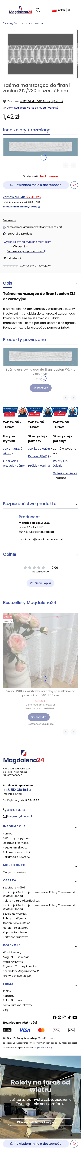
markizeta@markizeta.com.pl (41, 539)
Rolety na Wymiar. (15, 918)
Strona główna (11, 23)
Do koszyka (40, 388)
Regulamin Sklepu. (15, 847)
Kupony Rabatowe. (15, 932)
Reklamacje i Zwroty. (16, 857)
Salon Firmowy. (12, 1000)
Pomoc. (8, 833)
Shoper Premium (41, 1047)
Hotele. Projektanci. (15, 928)
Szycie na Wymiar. (15, 914)
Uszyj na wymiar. (34, 23)
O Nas (7, 991)
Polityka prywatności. (16, 852)
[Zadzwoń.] (15, 412)
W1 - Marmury (12, 952)
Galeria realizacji (65, 473)
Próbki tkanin (37, 465)
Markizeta (9, 220)
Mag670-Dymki (13, 962)
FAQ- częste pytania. (17, 838)
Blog (5, 1010)
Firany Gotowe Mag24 (17, 976)
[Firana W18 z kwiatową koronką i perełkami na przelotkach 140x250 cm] (40, 650)
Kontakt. (8, 996)
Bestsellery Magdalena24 (20, 971)
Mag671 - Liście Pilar (16, 957)
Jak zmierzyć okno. (12, 450)
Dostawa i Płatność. (16, 843)
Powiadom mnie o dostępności (38, 185)
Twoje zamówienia (15, 872)
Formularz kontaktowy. (18, 1005)
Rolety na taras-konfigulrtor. (21, 900)
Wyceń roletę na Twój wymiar (40, 1122)
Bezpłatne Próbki (14, 887)
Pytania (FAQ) (38, 456)
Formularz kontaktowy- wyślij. (20, 206)
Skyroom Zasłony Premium (20, 966)
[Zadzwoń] (65, 412)
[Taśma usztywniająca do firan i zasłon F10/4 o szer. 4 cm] (40, 147)
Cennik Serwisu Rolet (16, 923)
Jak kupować (38, 448)
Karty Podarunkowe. (16, 937)
